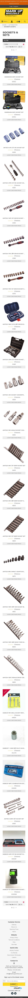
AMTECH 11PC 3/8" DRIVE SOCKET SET (14, 253)
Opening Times (14, 929)
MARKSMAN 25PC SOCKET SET (14, 77)
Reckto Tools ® (14, 950)
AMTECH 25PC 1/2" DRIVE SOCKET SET (14, 359)
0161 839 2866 (17, 970)
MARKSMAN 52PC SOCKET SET (14, 112)
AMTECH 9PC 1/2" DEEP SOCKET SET (14, 536)
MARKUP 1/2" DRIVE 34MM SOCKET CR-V (15, 889)
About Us (14, 927)
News (14, 931)
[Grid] (23, 44)
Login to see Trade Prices (14, 84)
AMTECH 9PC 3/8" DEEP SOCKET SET (14, 501)
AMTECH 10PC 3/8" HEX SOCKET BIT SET (15, 607)
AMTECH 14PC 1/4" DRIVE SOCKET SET (14, 218)
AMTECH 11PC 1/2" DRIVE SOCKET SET (14, 289)
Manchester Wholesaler (14, 955)
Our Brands (14, 952)
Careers (14, 957)
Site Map (14, 944)
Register (15, 6)
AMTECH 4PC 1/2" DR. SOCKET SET (14, 147)
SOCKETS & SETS (10, 26)
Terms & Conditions (14, 940)
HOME (4, 25)
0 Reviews (17, 79)
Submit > (14, 984)
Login (11, 6)
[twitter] (12, 993)
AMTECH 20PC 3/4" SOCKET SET (14, 819)
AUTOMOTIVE (13, 25)
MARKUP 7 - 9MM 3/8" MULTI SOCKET (14, 748)
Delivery (14, 924)
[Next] (16, 50)
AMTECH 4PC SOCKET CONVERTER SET (15, 395)
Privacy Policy (14, 937)
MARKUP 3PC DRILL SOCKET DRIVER (14, 713)
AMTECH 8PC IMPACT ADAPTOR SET (14, 571)
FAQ (14, 942)
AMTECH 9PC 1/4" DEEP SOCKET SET (14, 465)
